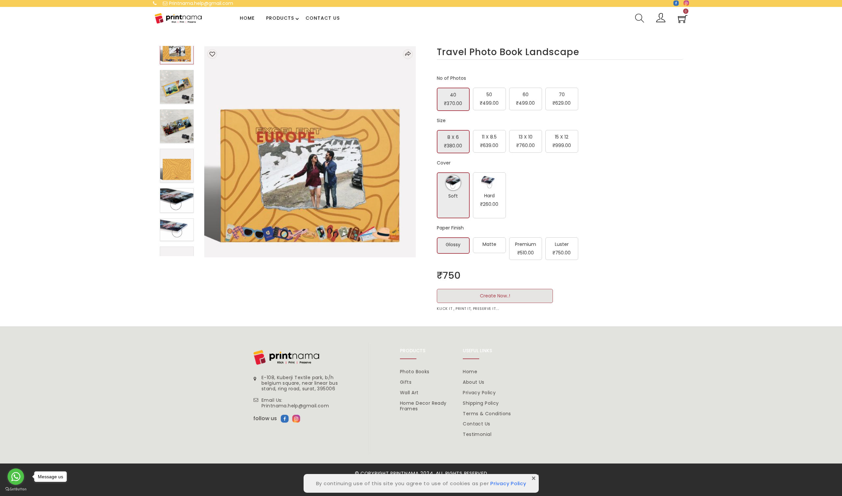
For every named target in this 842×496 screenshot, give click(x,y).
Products (280, 18)
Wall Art (409, 392)
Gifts (405, 382)
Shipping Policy (481, 403)
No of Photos (451, 78)
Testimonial (477, 434)
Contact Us (323, 18)
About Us (473, 382)
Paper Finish (450, 228)
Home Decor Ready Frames (423, 406)
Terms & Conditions (487, 413)
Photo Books (415, 371)
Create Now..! (495, 295)
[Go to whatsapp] (16, 476)
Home (247, 18)
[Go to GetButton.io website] (15, 489)
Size (441, 120)
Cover (444, 163)
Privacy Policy (479, 392)
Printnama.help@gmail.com (201, 3)
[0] (682, 21)
